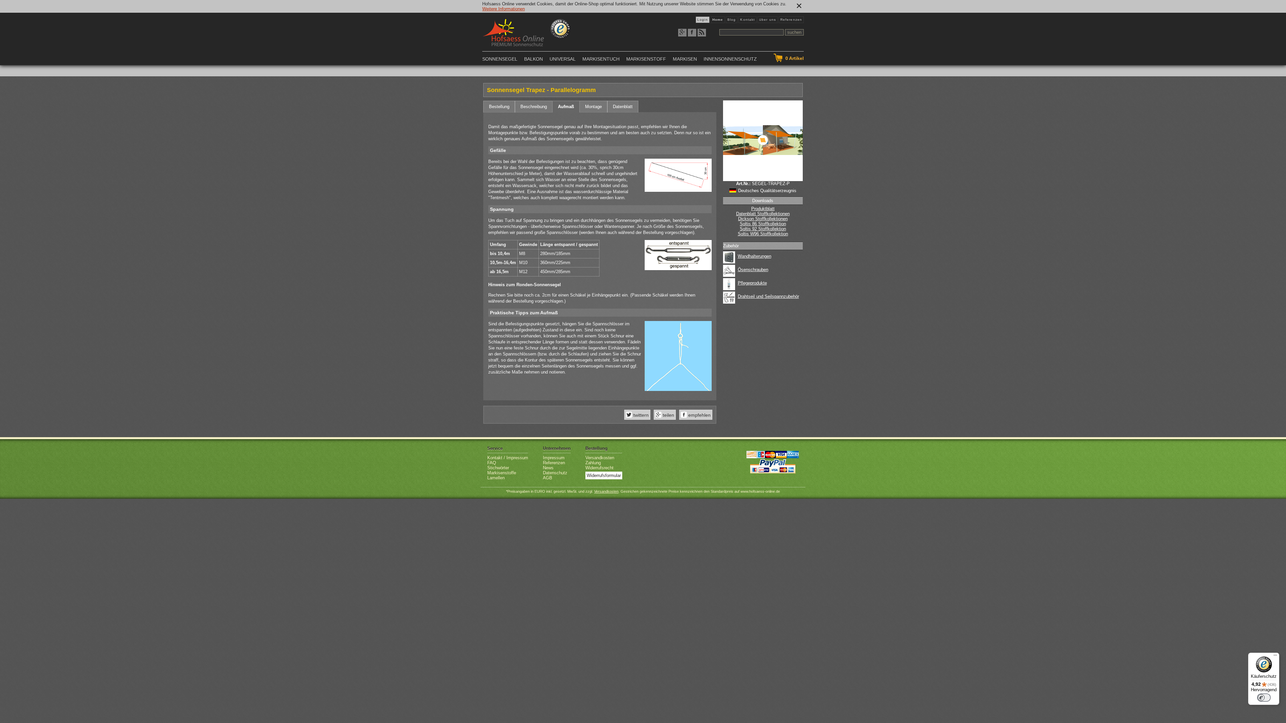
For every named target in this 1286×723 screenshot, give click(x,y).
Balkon (533, 59)
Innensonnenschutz (730, 59)
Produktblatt (763, 208)
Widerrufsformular (604, 475)
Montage (593, 106)
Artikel (794, 58)
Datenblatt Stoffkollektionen (763, 213)
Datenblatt (623, 106)
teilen (667, 415)
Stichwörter (498, 467)
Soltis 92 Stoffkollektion (763, 228)
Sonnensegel (499, 59)
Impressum (554, 457)
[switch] (1264, 698)
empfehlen (699, 415)
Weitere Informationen (503, 8)
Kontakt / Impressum (507, 457)
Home (717, 19)
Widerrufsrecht (599, 467)
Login (702, 19)
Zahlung (593, 462)
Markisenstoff (646, 59)
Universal (563, 59)
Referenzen (791, 19)
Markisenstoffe (501, 472)
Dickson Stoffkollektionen (763, 218)
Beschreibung (533, 106)
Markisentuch (601, 59)
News (548, 467)
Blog (731, 19)
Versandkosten (599, 457)
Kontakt (747, 19)
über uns (767, 19)
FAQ (491, 462)
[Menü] (1275, 657)
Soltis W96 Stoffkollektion (763, 233)
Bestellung (499, 106)
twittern (640, 415)
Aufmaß (566, 106)
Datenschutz (555, 472)
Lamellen (496, 477)
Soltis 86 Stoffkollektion (763, 223)
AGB (547, 477)
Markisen (685, 59)
